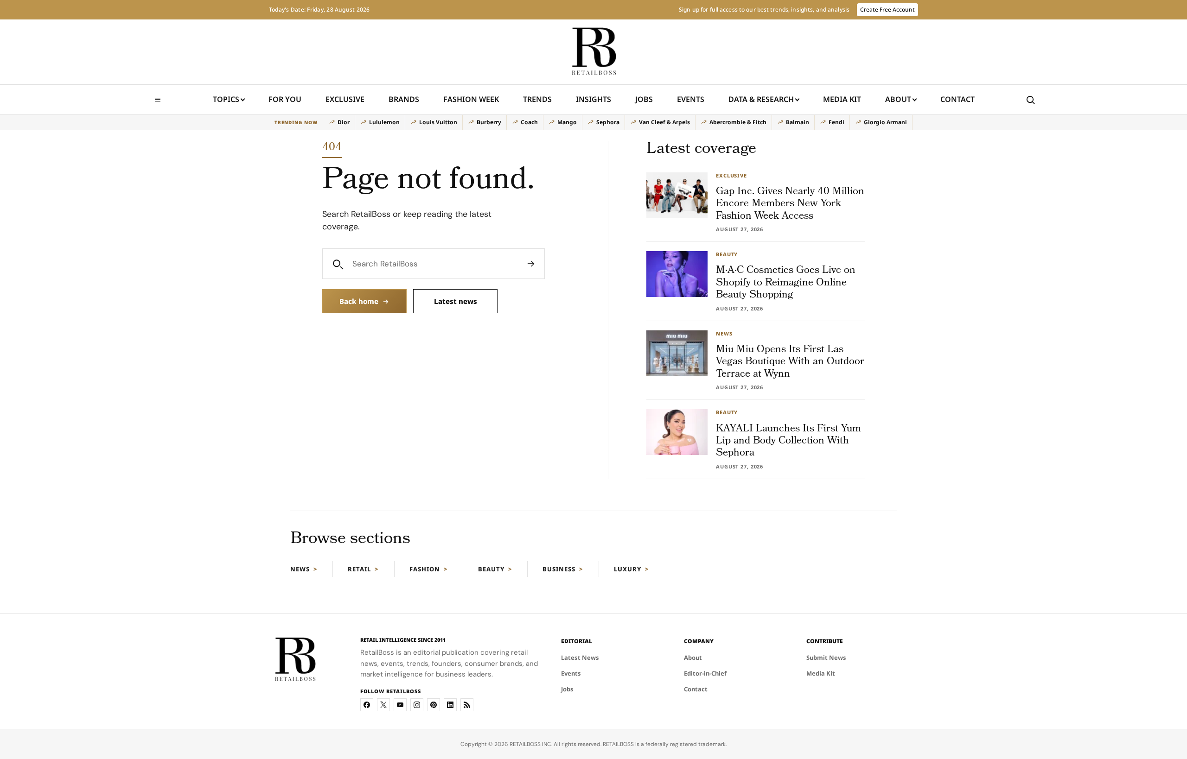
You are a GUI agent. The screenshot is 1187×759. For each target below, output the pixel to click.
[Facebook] (366, 704)
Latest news (455, 301)
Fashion (424, 569)
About (898, 99)
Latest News (580, 657)
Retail (359, 569)
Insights (593, 99)
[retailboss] (593, 52)
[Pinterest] (433, 704)
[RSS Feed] (466, 704)
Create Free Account (887, 9)
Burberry (489, 122)
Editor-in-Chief (705, 673)
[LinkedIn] (450, 704)
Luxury (627, 569)
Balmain (797, 122)
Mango (567, 122)
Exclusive (344, 99)
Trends (537, 99)
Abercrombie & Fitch (737, 122)
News (300, 569)
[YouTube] (400, 704)
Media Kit (842, 102)
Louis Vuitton (438, 122)
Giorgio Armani (885, 122)
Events (690, 99)
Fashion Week (471, 99)
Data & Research (761, 99)
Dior (344, 122)
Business (558, 569)
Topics (226, 99)
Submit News (826, 657)
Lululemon (384, 122)
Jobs (644, 99)
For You (284, 99)
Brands (404, 99)
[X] (383, 704)
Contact (957, 99)
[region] (593, 122)
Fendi (836, 122)
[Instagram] (416, 704)
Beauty (491, 569)
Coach (529, 122)
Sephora (607, 122)
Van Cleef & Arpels (664, 122)
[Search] (530, 263)
